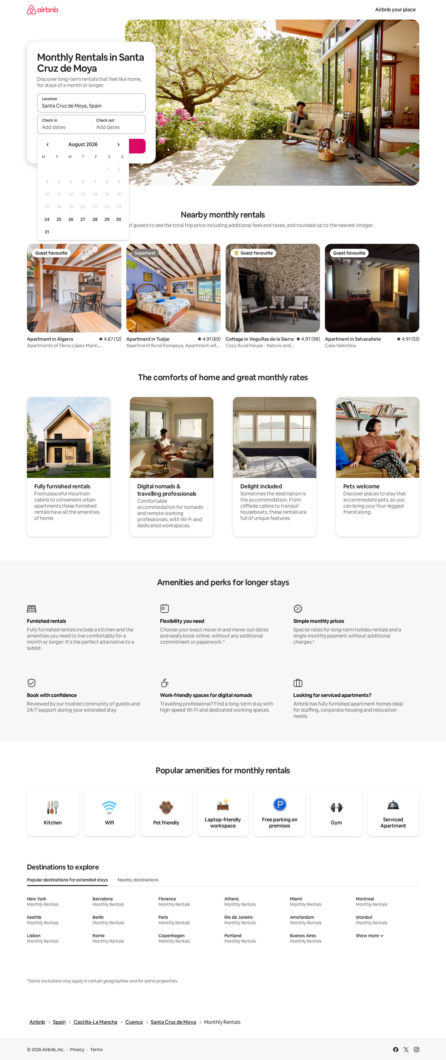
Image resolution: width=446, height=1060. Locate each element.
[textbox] (64, 127)
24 (46, 219)
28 (95, 219)
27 (82, 219)
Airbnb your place (395, 9)
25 (58, 219)
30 (118, 219)
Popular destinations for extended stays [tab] (67, 880)
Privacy (77, 1049)
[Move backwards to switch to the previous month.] (48, 144)
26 (70, 219)
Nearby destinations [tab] (138, 880)
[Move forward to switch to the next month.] (118, 144)
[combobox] (91, 105)
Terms (96, 1049)
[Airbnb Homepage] (42, 9)
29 (107, 219)
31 (47, 232)
